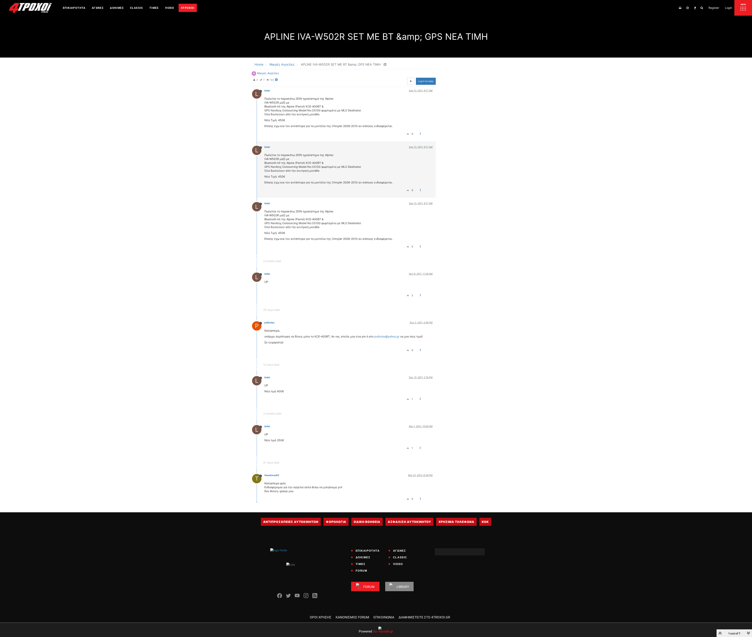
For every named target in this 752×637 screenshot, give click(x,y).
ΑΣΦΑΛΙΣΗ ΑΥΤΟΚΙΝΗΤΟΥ (409, 522)
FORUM (361, 570)
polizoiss (269, 322)
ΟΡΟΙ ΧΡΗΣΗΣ (320, 617)
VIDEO (398, 564)
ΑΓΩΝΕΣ (399, 550)
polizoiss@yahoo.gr (386, 336)
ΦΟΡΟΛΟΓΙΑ (336, 522)
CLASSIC (400, 557)
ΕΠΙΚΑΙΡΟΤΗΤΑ (368, 550)
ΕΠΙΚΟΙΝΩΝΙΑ (383, 617)
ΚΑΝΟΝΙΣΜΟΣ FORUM (352, 617)
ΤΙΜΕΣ (360, 564)
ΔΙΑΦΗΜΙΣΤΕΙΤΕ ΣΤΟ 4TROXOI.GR (424, 617)
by (368, 631)
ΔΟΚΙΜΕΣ (363, 557)
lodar (267, 90)
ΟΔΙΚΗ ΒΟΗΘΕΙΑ (367, 522)
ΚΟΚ (485, 522)
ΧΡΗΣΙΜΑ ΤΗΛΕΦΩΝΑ (456, 522)
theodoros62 (271, 475)
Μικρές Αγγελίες (268, 73)
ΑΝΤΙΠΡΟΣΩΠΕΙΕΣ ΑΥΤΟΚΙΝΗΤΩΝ (290, 522)
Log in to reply (426, 81)
